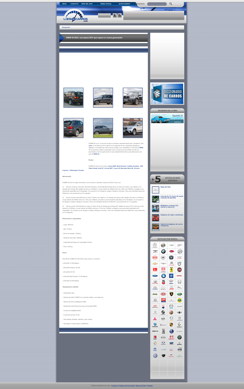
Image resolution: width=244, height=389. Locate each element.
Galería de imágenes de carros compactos (172, 225)
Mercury (163, 313)
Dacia (180, 264)
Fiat (180, 270)
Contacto (75, 4)
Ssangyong (163, 343)
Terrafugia (163, 349)
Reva (155, 331)
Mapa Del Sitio (87, 4)
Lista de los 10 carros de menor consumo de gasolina (172, 197)
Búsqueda (140, 4)
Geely (163, 276)
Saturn (155, 337)
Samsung (180, 331)
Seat (171, 337)
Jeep (155, 294)
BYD (155, 257)
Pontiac (163, 325)
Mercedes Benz (155, 313)
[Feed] (119, 15)
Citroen (171, 264)
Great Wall (155, 282)
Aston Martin (171, 245)
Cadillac (163, 257)
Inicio (64, 4)
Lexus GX (116, 168)
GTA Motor (163, 282)
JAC (171, 288)
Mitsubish (155, 319)
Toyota (171, 349)
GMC (180, 276)
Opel (171, 319)
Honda (180, 282)
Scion (163, 337)
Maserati (163, 306)
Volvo (180, 349)
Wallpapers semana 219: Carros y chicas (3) (169, 206)
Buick (180, 251)
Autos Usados (124, 4)
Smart (155, 343)
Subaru (171, 343)
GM (171, 276)
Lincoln (171, 300)
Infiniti (163, 288)
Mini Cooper (180, 313)
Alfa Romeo (163, 245)
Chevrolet (155, 264)
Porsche (171, 325)
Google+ (150, 386)
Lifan (163, 300)
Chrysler (163, 264)
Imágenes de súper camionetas (172, 215)
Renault (180, 325)
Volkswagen (155, 355)
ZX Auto (180, 355)
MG (171, 313)
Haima (171, 282)
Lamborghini (171, 294)
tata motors (155, 349)
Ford (155, 276)
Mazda (171, 306)
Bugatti (171, 251)
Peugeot (180, 319)
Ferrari (171, 270)
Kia (163, 294)
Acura (155, 245)
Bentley (155, 251)
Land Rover (180, 294)
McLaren (180, 306)
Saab (171, 331)
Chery (180, 257)
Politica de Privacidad (127, 386)
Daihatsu (155, 270)
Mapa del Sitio (166, 187)
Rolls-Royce (163, 331)
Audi (180, 245)
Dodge (163, 270)
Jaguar (180, 288)
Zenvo (163, 355)
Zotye (171, 355)
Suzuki (180, 343)
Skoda (180, 337)
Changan (171, 257)
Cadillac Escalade (133, 166)
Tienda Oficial (106, 4)
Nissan (163, 319)
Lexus (155, 300)
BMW (163, 251)
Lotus (180, 300)
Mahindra (155, 306)
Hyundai (155, 288)
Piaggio (155, 325)
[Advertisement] (154, 15)
